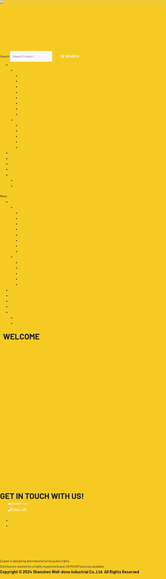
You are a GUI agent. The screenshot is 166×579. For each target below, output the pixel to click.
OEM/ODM (16, 153)
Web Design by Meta (22, 576)
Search (4, 56)
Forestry (25, 92)
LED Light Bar (28, 136)
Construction (28, 86)
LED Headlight (29, 141)
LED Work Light (30, 125)
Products (16, 64)
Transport (26, 114)
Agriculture (26, 75)
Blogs (7, 540)
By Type (20, 120)
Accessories (27, 147)
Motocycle (26, 103)
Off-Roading (27, 108)
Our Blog (15, 158)
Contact (15, 169)
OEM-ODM (10, 535)
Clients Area (18, 175)
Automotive (27, 81)
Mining (23, 98)
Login (18, 180)
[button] (83, 196)
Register (20, 186)
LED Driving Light (31, 131)
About (14, 164)
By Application (24, 70)
